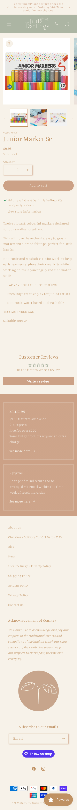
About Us (14, 527)
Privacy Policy (18, 595)
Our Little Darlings (31, 803)
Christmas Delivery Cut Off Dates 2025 (35, 537)
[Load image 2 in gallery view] (38, 117)
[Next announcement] (69, 7)
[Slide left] (4, 118)
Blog (11, 546)
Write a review (38, 381)
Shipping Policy (19, 575)
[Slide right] (72, 118)
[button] (8, 24)
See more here (19, 451)
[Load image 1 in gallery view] (19, 117)
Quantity (9, 161)
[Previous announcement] (7, 7)
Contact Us (15, 605)
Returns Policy (18, 585)
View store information (24, 211)
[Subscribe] (63, 738)
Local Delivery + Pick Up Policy (29, 566)
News (12, 556)
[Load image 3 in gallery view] (58, 117)
